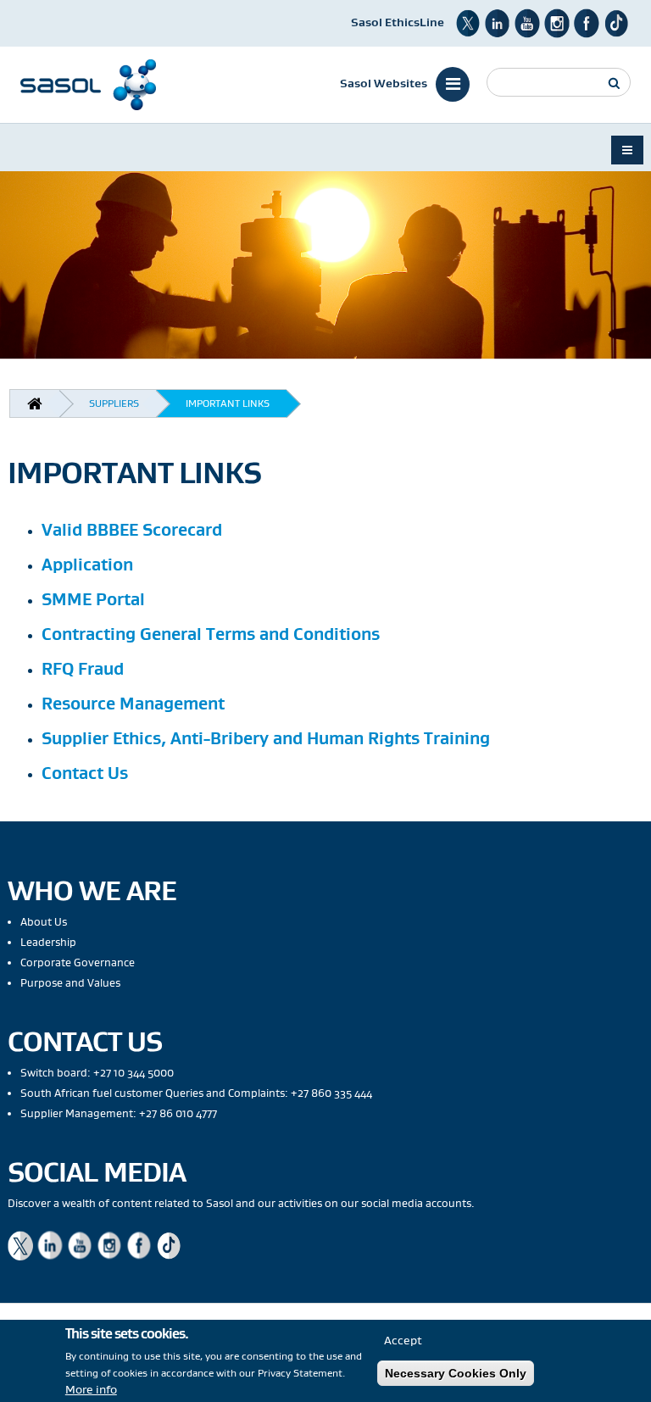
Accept (403, 1340)
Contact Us (85, 772)
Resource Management (133, 703)
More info (91, 1389)
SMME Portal (93, 598)
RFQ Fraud (83, 668)
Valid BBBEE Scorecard (132, 529)
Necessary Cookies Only (455, 1373)
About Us (43, 921)
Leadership (48, 942)
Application (87, 564)
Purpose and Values (70, 982)
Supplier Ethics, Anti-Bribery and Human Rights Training (266, 737)
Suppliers (114, 403)
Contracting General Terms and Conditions (211, 633)
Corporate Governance (77, 962)
